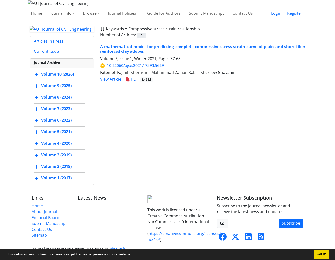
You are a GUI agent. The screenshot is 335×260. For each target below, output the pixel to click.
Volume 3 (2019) (56, 155)
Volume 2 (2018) (56, 166)
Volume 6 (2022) (56, 120)
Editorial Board (45, 217)
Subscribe (291, 223)
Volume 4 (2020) (56, 143)
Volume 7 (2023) (56, 109)
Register (294, 13)
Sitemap (39, 235)
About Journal (44, 211)
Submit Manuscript (206, 13)
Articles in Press (48, 41)
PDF (140, 79)
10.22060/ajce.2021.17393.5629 (135, 65)
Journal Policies (122, 13)
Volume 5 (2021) (56, 132)
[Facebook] (223, 238)
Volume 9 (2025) (56, 86)
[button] (133, 255)
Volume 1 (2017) (56, 178)
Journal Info (61, 13)
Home (36, 13)
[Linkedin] (248, 238)
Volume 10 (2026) (57, 74)
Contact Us (242, 13)
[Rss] (261, 238)
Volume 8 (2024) (56, 97)
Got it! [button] (321, 254)
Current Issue (46, 51)
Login (276, 13)
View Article (110, 79)
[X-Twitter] (235, 238)
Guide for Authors (163, 13)
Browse (90, 13)
